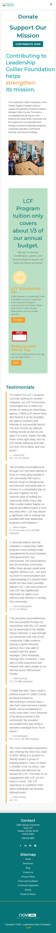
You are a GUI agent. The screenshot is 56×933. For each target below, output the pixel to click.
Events (28, 890)
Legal (28, 927)
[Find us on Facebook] (20, 846)
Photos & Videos (28, 894)
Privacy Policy (28, 877)
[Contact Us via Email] (35, 846)
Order (16, 363)
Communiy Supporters (28, 885)
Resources (28, 863)
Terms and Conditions (28, 881)
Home (28, 859)
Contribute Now (28, 44)
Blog (28, 868)
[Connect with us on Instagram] (30, 846)
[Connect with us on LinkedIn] (25, 846)
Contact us (28, 872)
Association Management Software (28, 917)
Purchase (18, 320)
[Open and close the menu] (35, 4)
